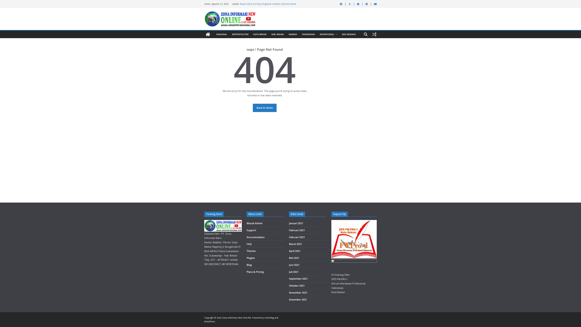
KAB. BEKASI (277, 34)
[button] (335, 34)
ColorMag (269, 317)
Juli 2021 (294, 272)
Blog (249, 265)
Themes (251, 251)
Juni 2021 (294, 265)
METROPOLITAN (240, 34)
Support (251, 230)
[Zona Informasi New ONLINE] (207, 34)
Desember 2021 (298, 299)
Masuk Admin (255, 223)
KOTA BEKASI (260, 34)
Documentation (256, 237)
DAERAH (293, 34)
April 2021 (294, 251)
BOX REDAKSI (349, 34)
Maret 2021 (295, 244)
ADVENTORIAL (327, 34)
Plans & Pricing (255, 272)
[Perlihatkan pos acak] (374, 34)
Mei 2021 (294, 258)
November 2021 (298, 292)
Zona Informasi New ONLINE (236, 317)
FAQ (249, 244)
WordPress (209, 321)
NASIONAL (221, 34)
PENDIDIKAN (308, 34)
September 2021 (298, 278)
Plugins (251, 258)
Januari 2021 (296, 223)
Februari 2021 (297, 230)
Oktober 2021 (297, 285)
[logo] (223, 222)
